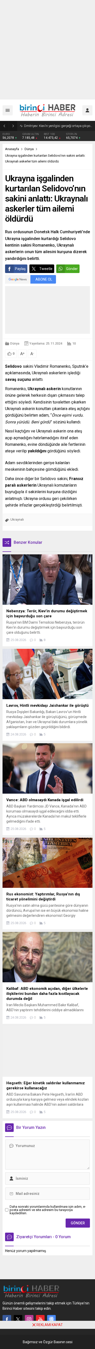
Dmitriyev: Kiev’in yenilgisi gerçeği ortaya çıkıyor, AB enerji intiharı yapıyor (58, 126)
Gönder (72, 269)
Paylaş (20, 269)
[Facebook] (7, 1319)
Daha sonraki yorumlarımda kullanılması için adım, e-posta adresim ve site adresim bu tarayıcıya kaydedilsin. (48, 1210)
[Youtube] (40, 1319)
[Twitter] (18, 1319)
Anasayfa (12, 149)
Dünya (29, 149)
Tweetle (45, 269)
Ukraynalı (17, 519)
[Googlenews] (51, 1319)
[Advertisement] (47, 50)
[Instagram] (29, 1319)
